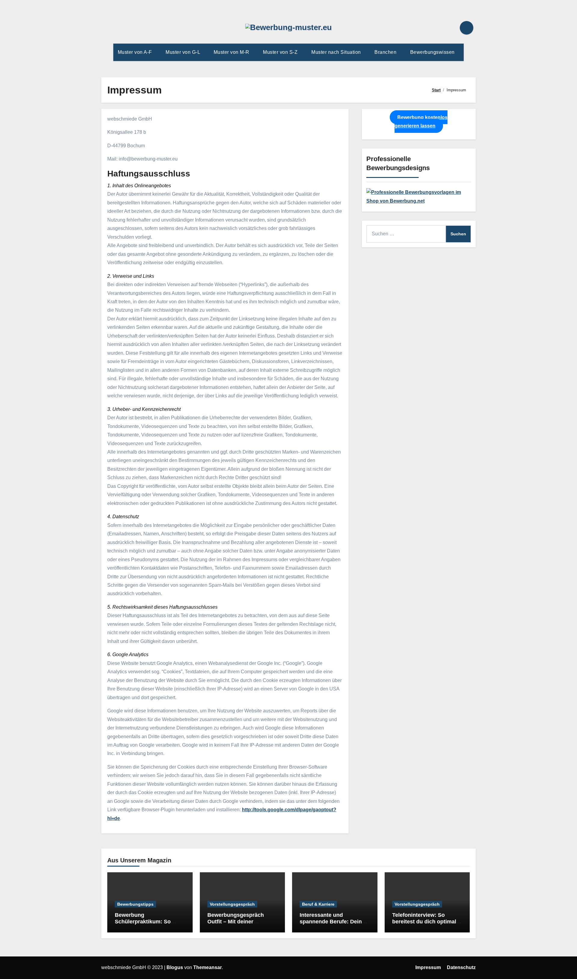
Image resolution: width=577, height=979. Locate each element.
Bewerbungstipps (135, 904)
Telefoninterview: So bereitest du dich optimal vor (424, 921)
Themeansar (207, 967)
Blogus (174, 967)
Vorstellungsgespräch (232, 904)
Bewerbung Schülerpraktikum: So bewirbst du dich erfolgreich (143, 925)
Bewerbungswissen (433, 52)
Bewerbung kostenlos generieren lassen (421, 121)
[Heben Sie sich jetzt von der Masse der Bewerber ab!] (418, 196)
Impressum (428, 967)
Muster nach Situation (336, 52)
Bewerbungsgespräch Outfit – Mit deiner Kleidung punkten (235, 921)
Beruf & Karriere (318, 904)
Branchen (386, 52)
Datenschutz (461, 967)
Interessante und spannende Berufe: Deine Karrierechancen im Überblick (332, 925)
